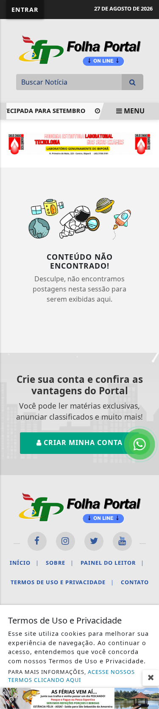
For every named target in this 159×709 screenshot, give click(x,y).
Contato (135, 582)
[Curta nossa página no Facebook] (37, 541)
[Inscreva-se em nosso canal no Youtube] (122, 541)
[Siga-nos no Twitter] (93, 541)
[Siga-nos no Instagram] (65, 541)
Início (24, 562)
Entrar (25, 9)
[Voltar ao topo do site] (146, 390)
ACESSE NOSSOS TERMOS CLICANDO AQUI (71, 676)
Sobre (60, 562)
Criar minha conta (82, 442)
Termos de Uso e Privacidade (62, 582)
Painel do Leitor (112, 562)
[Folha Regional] (79, 49)
